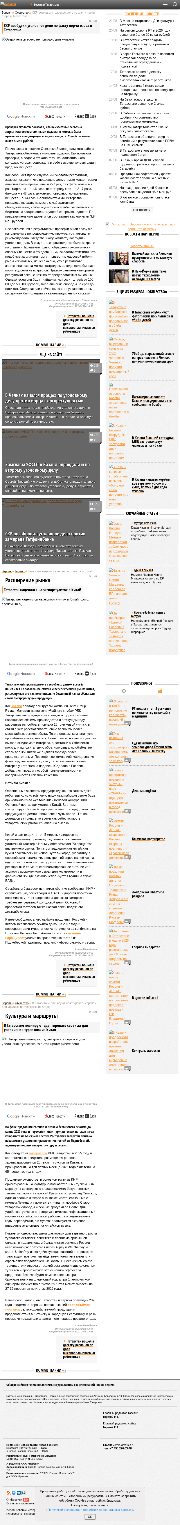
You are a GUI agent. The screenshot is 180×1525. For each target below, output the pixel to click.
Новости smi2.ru (142, 246)
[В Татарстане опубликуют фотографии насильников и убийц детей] (119, 316)
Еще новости (142, 210)
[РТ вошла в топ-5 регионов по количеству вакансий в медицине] (119, 712)
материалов (38, 1153)
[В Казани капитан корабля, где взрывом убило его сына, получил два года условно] (119, 485)
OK (90, 1516)
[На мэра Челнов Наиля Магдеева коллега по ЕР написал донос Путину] (119, 586)
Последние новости (141, 13)
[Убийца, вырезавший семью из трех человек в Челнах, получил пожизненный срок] (119, 357)
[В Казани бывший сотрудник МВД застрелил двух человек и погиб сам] (119, 441)
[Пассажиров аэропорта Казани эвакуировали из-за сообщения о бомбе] (119, 401)
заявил (16, 706)
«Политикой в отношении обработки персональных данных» (89, 1509)
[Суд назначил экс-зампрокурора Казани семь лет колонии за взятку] (119, 747)
